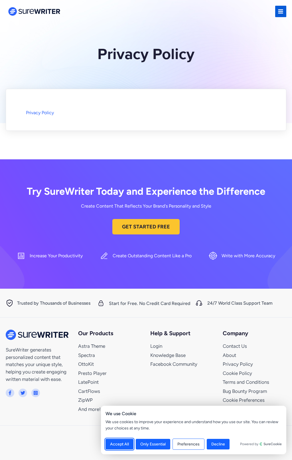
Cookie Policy (237, 373)
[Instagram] (35, 393)
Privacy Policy (40, 112)
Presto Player (92, 373)
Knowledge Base (168, 355)
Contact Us (235, 346)
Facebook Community (173, 364)
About (229, 355)
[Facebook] (10, 393)
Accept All (119, 444)
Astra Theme (91, 346)
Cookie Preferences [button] (244, 400)
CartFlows (89, 391)
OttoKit (86, 364)
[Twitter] (23, 393)
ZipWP (85, 400)
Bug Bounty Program (245, 391)
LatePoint (88, 382)
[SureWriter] (34, 11)
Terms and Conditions (246, 382)
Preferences (188, 444)
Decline (218, 444)
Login (156, 346)
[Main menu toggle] (280, 11)
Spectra (86, 355)
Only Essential (153, 444)
